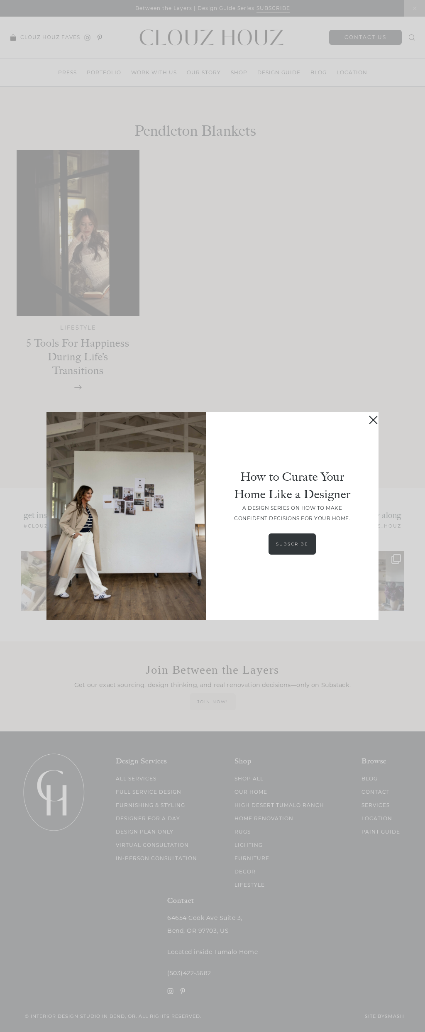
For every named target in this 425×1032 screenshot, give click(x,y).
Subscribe (292, 544)
